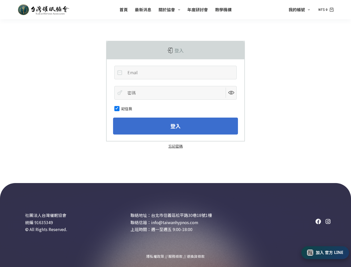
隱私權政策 (155, 256)
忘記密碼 (175, 146)
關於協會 (167, 9)
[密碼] (120, 92)
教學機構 (223, 9)
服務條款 (175, 256)
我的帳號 (297, 9)
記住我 (126, 108)
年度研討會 (197, 9)
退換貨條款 (196, 256)
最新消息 (143, 9)
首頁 (123, 9)
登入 (178, 50)
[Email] (120, 72)
